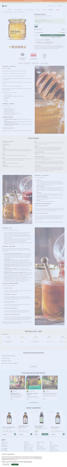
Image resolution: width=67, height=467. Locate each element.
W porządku (15, 464)
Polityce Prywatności (28, 461)
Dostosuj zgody (6, 464)
